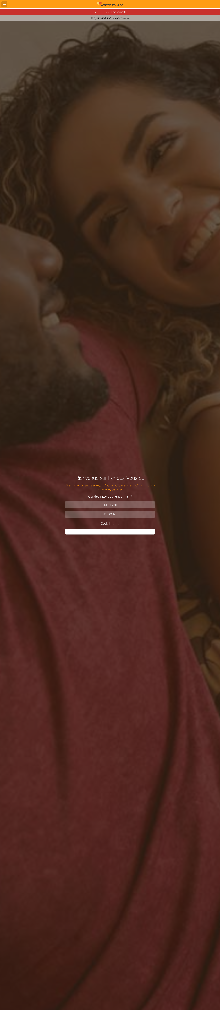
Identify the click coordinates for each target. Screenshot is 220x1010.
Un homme (110, 514)
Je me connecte (118, 12)
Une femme (110, 504)
